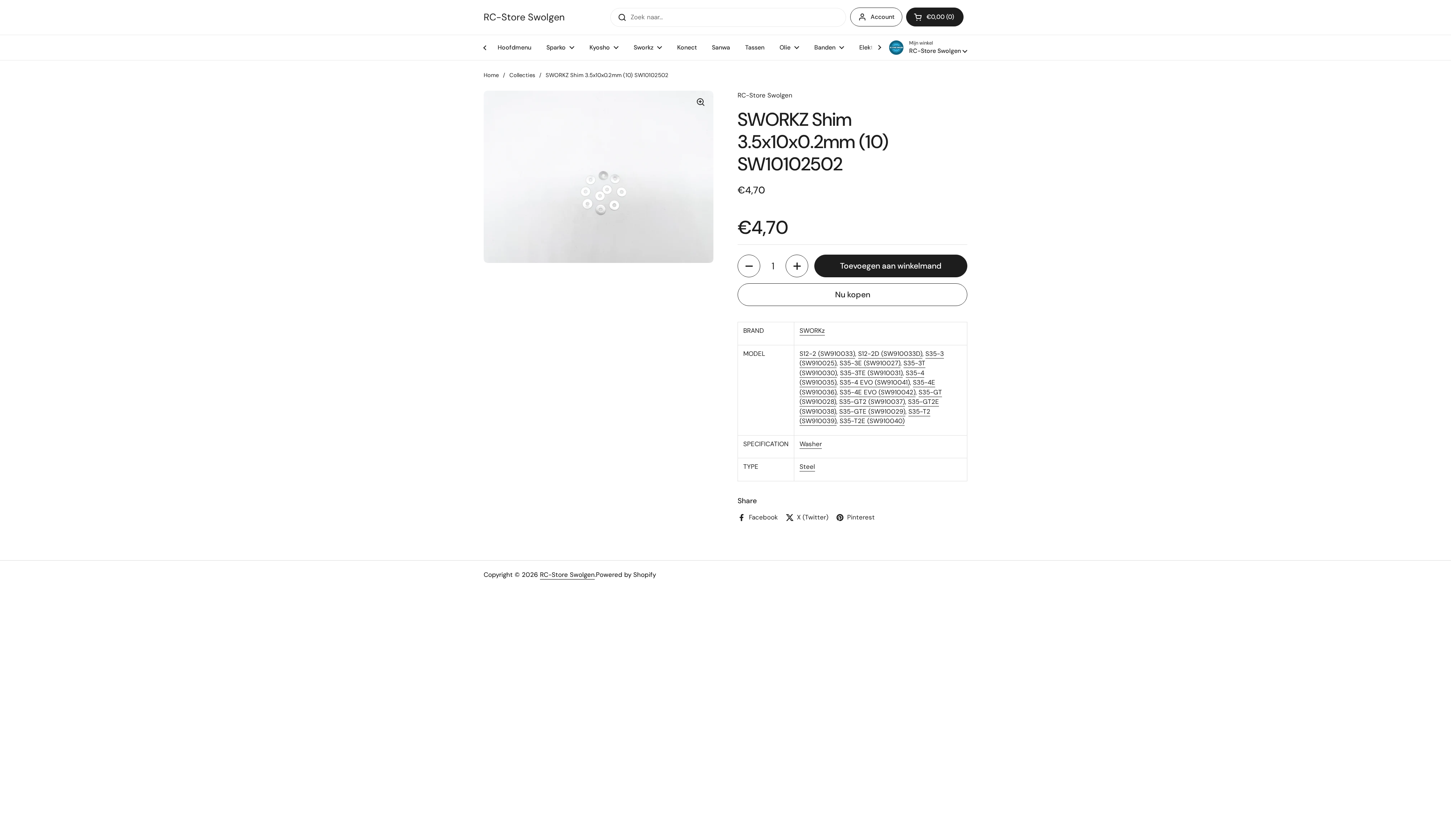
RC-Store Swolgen (524, 17)
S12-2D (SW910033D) (890, 353)
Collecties (522, 75)
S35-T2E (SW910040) (872, 421)
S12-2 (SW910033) (827, 353)
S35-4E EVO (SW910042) (878, 392)
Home (491, 75)
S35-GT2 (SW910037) (872, 401)
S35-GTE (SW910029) (872, 411)
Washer (811, 444)
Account (882, 17)
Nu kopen (852, 294)
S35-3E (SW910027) (870, 363)
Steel (807, 466)
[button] (935, 17)
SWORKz (812, 330)
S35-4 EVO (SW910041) (875, 382)
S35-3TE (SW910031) (871, 373)
